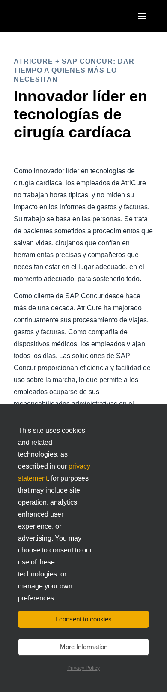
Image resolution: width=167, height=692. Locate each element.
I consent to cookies (84, 619)
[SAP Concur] (53, 16)
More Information (83, 646)
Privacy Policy (83, 668)
